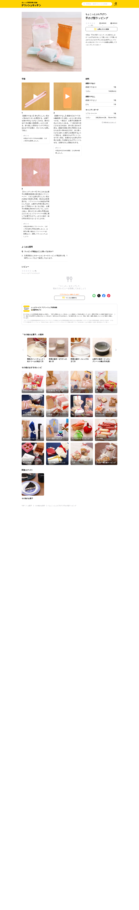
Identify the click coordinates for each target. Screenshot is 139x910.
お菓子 (30, 506)
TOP (23, 506)
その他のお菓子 (40, 506)
